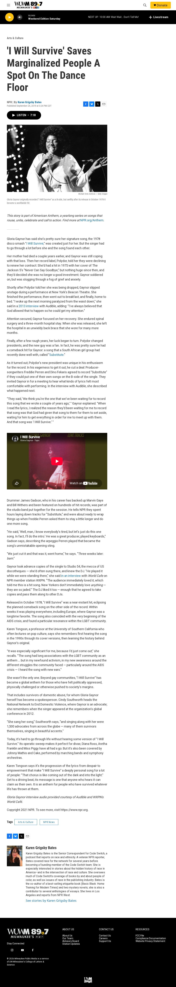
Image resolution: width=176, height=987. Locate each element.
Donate (162, 5)
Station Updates (71, 944)
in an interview (71, 576)
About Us (67, 935)
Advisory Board (70, 941)
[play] (9, 17)
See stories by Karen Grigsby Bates (51, 900)
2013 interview (29, 306)
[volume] (20, 17)
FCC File (140, 935)
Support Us (105, 941)
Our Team (67, 938)
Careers (103, 938)
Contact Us (105, 935)
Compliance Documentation (151, 938)
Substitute (56, 355)
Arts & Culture (15, 38)
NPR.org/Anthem (91, 220)
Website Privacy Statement (150, 941)
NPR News (49, 822)
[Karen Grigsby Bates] (14, 856)
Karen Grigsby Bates (30, 102)
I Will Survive (34, 243)
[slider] (25, 17)
